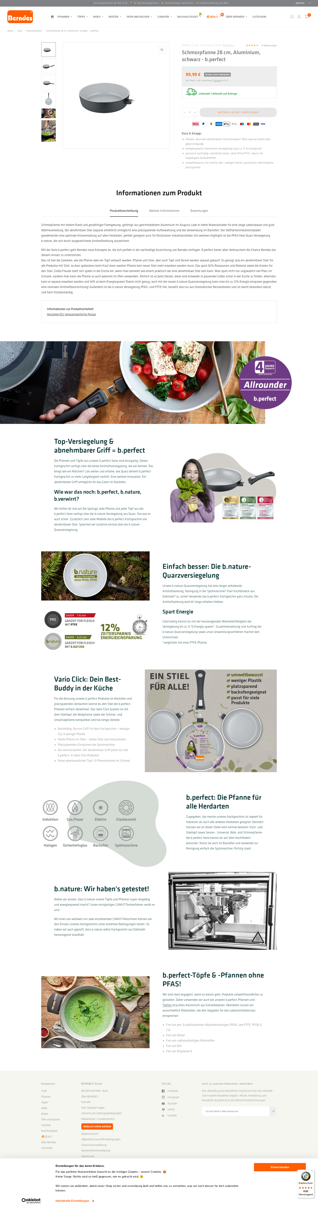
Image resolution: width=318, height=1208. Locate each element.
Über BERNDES (89, 1096)
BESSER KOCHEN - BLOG (94, 1090)
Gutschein (259, 16)
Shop (19, 30)
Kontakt (86, 1102)
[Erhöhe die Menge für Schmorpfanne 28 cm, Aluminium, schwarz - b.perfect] (195, 112)
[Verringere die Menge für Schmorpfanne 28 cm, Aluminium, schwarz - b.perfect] (185, 112)
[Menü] (312, 1172)
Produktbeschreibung (124, 211)
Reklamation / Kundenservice (97, 1119)
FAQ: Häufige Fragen (93, 1107)
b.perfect (228, 45)
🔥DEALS (212, 16)
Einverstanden (280, 1167)
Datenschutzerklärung (94, 1145)
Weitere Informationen (164, 211)
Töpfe (81, 16)
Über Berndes (235, 16)
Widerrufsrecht (89, 1133)
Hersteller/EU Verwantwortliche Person (71, 314)
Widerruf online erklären (97, 1126)
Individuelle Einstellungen (72, 1200)
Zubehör (163, 16)
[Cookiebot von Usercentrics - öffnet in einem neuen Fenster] (31, 1201)
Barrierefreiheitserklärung (95, 1150)
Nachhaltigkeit (187, 16)
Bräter (114, 16)
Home (10, 30)
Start (52, 16)
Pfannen (63, 16)
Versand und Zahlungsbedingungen (101, 1113)
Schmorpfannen (34, 30)
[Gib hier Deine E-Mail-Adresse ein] (273, 1111)
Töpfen (167, 1005)
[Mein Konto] (299, 17)
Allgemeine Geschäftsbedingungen (101, 1139)
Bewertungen (199, 211)
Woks (96, 16)
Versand (217, 80)
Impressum (87, 1156)
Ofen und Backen (138, 16)
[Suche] (292, 17)
